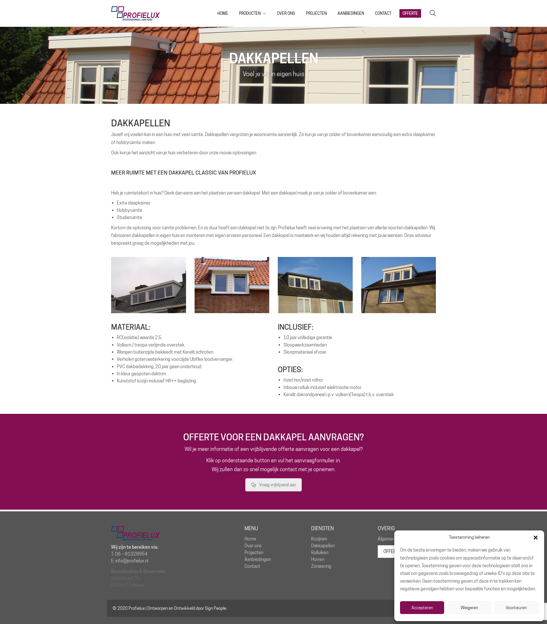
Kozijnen (319, 539)
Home (250, 539)
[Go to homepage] (135, 13)
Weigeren (469, 607)
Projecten (253, 552)
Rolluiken (319, 552)
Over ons (253, 545)
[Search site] (433, 14)
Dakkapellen (323, 545)
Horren (317, 559)
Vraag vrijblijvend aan (277, 485)
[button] (535, 537)
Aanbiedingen (257, 559)
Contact (252, 566)
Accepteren (422, 607)
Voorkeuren (516, 607)
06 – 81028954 (131, 554)
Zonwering (321, 566)
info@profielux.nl (131, 561)
